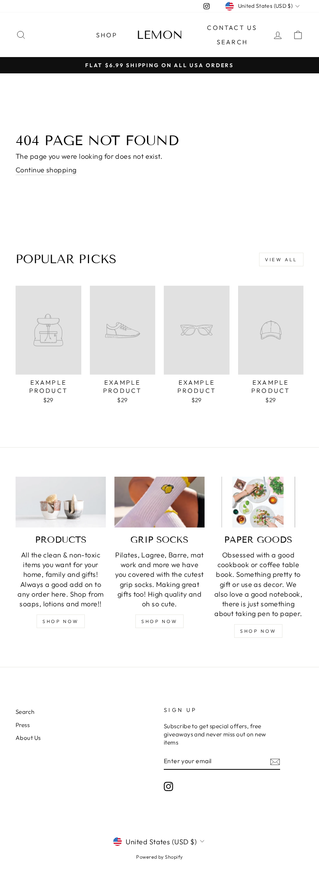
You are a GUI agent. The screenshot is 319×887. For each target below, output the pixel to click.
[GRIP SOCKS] (159, 502)
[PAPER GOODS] (258, 502)
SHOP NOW (60, 621)
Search (232, 42)
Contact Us (232, 27)
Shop (107, 35)
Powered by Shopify (159, 857)
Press (23, 725)
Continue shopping (46, 169)
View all (281, 259)
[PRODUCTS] (61, 502)
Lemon (160, 35)
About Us (28, 737)
